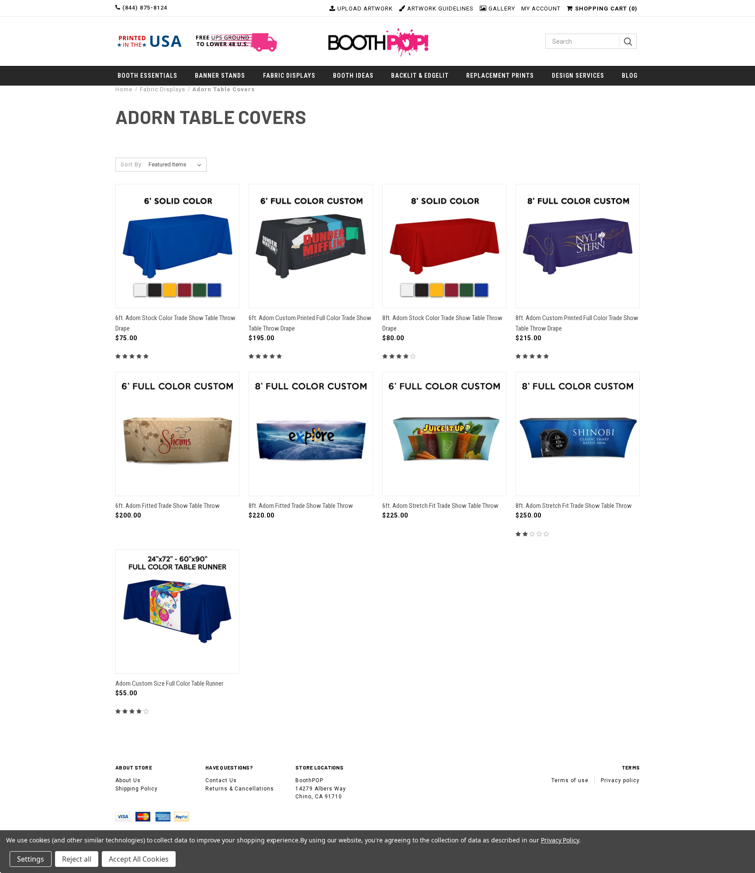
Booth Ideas (353, 75)
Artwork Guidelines (439, 8)
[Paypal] (183, 816)
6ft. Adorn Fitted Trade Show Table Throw (167, 506)
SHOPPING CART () (606, 8)
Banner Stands (220, 75)
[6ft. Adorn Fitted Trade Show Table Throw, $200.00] (177, 433)
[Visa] (125, 816)
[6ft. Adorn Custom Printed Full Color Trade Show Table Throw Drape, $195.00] (310, 246)
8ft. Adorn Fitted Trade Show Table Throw (301, 506)
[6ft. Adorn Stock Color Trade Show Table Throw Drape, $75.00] (177, 246)
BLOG (629, 75)
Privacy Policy (560, 840)
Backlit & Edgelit (420, 75)
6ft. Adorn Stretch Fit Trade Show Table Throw (440, 506)
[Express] (165, 816)
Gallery (501, 8)
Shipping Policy (136, 789)
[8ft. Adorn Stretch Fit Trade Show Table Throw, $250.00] (577, 433)
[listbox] (176, 164)
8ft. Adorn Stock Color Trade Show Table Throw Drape (442, 323)
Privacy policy (620, 780)
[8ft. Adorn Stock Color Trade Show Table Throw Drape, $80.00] (444, 246)
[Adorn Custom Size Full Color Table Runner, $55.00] (177, 611)
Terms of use (570, 780)
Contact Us (221, 780)
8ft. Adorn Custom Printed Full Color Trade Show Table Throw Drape (577, 323)
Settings (30, 859)
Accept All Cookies (139, 859)
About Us (128, 780)
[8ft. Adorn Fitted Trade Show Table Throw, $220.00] (310, 433)
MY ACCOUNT (541, 8)
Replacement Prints (500, 75)
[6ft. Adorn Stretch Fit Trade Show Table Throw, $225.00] (444, 433)
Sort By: (132, 164)
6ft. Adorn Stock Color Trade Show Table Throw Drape (175, 323)
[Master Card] (145, 816)
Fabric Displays (289, 75)
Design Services (578, 75)
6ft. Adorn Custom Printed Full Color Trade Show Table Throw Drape (310, 323)
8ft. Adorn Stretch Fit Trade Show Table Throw (574, 506)
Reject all (76, 859)
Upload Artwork (364, 8)
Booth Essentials (147, 75)
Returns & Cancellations (239, 789)
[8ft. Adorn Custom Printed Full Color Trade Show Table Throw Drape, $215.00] (577, 246)
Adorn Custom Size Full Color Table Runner (169, 683)
